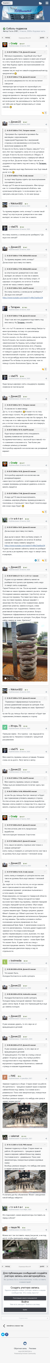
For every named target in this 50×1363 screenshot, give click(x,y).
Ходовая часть (39, 31)
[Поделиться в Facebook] (6, 1334)
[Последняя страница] (47, 37)
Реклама (32, 1348)
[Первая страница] (2, 37)
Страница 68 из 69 (25, 38)
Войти (25, 1310)
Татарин (42, 163)
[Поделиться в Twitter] (3, 1334)
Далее (42, 37)
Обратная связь (20, 1348)
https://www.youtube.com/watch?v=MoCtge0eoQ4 (23, 298)
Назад (7, 37)
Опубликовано (19, 46)
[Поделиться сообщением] (46, 46)
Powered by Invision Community (25, 1353)
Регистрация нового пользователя (25, 1298)
